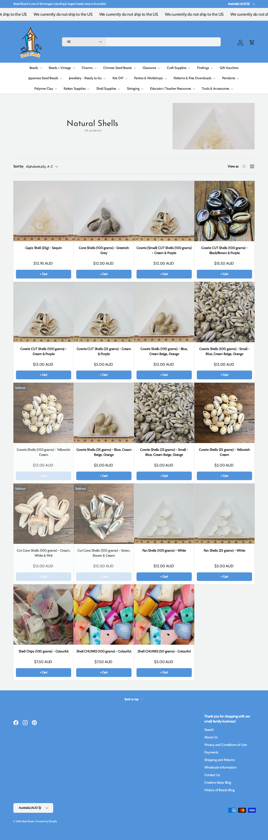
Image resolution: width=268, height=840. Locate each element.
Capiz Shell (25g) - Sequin (43, 248)
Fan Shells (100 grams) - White (164, 550)
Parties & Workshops (148, 78)
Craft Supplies (177, 68)
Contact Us (212, 775)
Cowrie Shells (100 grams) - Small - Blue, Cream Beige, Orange (224, 351)
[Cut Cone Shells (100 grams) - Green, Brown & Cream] (104, 514)
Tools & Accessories (215, 89)
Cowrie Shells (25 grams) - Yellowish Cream (224, 452)
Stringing (133, 89)
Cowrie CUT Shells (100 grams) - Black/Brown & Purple (224, 250)
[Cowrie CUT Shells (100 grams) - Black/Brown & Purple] (224, 211)
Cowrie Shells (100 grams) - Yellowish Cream (43, 452)
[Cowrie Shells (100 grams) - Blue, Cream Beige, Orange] (164, 312)
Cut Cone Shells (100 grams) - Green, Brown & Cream (103, 552)
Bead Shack (28, 821)
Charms (87, 68)
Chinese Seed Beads (117, 68)
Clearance (149, 68)
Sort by (18, 166)
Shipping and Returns (219, 760)
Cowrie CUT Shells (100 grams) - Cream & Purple (43, 351)
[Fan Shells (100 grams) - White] (164, 514)
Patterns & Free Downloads (192, 78)
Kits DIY (118, 78)
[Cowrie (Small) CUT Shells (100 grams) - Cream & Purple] (164, 211)
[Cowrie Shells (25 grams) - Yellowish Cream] (224, 413)
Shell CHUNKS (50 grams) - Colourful (164, 651)
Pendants (228, 78)
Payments (211, 752)
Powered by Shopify (46, 821)
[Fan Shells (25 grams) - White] (224, 514)
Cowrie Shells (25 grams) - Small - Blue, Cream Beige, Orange (164, 452)
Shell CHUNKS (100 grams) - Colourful (103, 651)
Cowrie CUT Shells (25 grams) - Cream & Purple (104, 351)
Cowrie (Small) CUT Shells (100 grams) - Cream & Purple (164, 250)
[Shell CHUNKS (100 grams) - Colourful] (104, 614)
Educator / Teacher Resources (170, 89)
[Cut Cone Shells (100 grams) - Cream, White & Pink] (43, 514)
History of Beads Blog (219, 790)
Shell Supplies (106, 89)
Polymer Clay (43, 89)
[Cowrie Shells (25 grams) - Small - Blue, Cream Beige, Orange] (164, 413)
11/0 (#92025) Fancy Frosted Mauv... (230, 826)
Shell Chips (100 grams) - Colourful (43, 651)
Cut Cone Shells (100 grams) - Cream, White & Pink (43, 552)
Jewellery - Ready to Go (85, 78)
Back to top (132, 699)
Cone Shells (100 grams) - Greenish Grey (104, 250)
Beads (34, 68)
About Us (211, 737)
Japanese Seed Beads (43, 78)
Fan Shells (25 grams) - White (224, 550)
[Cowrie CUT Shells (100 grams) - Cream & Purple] (43, 312)
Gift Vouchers (229, 68)
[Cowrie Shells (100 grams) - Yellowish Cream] (43, 413)
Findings (203, 68)
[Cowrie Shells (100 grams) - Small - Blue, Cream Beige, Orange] (224, 312)
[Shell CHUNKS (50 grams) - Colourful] (164, 614)
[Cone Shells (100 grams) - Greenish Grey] (104, 211)
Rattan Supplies (75, 89)
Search (209, 730)
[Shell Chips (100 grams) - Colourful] (43, 614)
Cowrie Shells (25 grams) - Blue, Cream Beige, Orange (103, 452)
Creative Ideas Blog (217, 782)
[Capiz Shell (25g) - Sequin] (43, 211)
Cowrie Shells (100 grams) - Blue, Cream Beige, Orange (164, 351)
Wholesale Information (220, 767)
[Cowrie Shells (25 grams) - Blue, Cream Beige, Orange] (104, 413)
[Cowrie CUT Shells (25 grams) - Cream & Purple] (104, 312)
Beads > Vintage (60, 68)
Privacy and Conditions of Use (225, 745)
